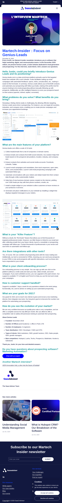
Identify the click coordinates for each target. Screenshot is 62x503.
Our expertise (37, 475)
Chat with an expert (13, 356)
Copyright (5, 500)
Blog (4, 491)
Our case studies (8, 488)
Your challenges (37, 472)
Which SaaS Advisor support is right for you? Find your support (31, 1)
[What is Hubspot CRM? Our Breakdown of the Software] (46, 410)
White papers (7, 486)
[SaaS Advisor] (31, 8)
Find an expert (37, 477)
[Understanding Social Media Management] (16, 410)
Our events (6, 493)
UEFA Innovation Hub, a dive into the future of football (20, 365)
